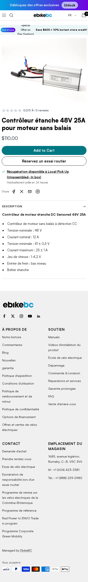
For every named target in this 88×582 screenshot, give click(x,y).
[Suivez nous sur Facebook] (4, 316)
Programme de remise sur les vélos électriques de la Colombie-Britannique (20, 498)
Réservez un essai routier (44, 161)
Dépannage (56, 365)
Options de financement (19, 417)
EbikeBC (26, 550)
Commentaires (12, 345)
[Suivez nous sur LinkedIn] (38, 316)
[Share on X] (22, 191)
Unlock (69, 5)
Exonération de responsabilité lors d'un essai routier (18, 480)
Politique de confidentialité (20, 409)
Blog (5, 352)
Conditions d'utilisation (18, 383)
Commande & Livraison (64, 373)
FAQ (51, 396)
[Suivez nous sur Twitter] (13, 316)
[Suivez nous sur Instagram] (21, 316)
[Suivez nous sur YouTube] (30, 316)
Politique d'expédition (17, 375)
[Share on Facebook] (13, 191)
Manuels (54, 337)
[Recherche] (11, 15)
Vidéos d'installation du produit (64, 347)
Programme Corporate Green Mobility (18, 533)
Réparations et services (64, 381)
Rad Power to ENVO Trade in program (20, 520)
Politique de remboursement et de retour (17, 396)
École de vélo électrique (65, 357)
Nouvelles (9, 360)
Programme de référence (19, 510)
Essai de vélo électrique (18, 466)
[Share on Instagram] (38, 191)
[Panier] (84, 15)
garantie (8, 368)
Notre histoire (11, 337)
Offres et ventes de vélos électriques (19, 427)
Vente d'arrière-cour (62, 404)
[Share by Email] (29, 191)
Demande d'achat (14, 451)
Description (12, 206)
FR (70, 15)
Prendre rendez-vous (16, 459)
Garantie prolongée (62, 388)
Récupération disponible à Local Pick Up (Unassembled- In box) (38, 174)
